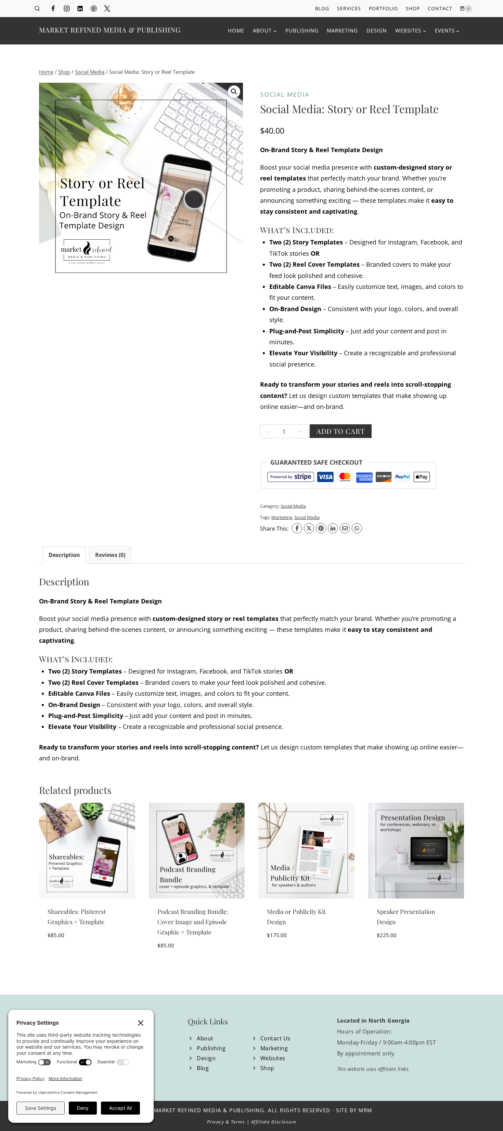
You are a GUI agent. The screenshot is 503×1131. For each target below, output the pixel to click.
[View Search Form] (37, 8)
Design (376, 30)
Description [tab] (64, 555)
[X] (309, 528)
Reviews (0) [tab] (110, 555)
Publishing (302, 30)
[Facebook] (53, 8)
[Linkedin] (80, 8)
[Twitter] (107, 8)
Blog (322, 8)
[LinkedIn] (333, 528)
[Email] (345, 528)
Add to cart (341, 431)
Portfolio (383, 8)
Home (236, 30)
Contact (440, 8)
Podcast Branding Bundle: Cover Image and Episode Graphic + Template (192, 921)
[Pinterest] (94, 8)
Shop (413, 8)
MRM (365, 1110)
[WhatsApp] (357, 528)
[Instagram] (67, 8)
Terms (238, 1122)
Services (349, 8)
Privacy (215, 1122)
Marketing (342, 30)
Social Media (284, 94)
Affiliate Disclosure (273, 1122)
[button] (234, 91)
